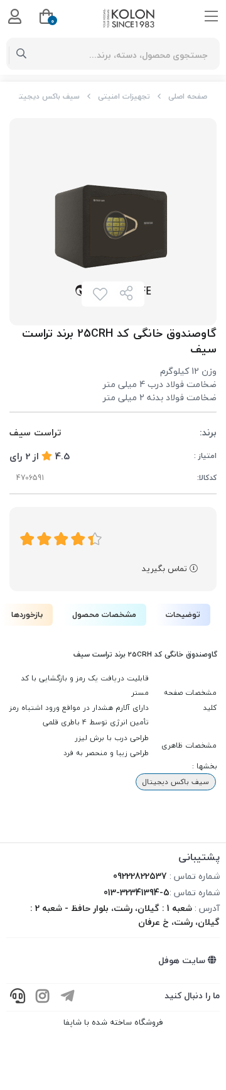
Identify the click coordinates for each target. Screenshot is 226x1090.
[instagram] (42, 997)
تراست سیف (35, 432)
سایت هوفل (183, 960)
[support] (17, 997)
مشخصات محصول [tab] (104, 614)
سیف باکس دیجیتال (46, 96)
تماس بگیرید (166, 568)
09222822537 (140, 876)
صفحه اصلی (187, 96)
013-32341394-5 (137, 892)
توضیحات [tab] (183, 614)
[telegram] (67, 997)
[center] (22, 54)
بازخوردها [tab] (27, 614)
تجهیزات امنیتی (124, 96)
